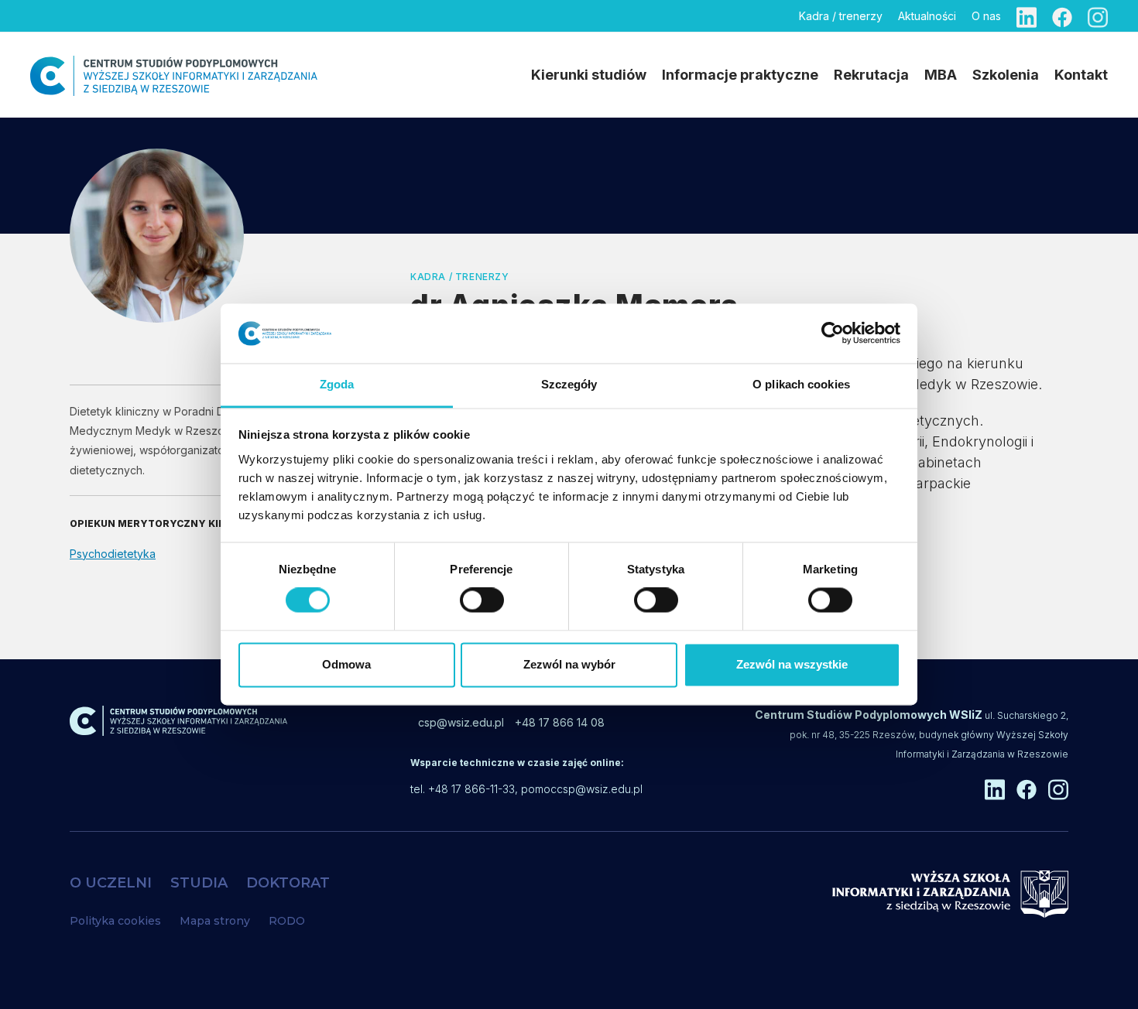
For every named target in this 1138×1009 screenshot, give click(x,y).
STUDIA (199, 882)
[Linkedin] (1026, 16)
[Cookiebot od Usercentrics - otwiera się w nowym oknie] (832, 333)
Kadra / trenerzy (841, 15)
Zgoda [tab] (337, 384)
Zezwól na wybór (569, 664)
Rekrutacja (871, 75)
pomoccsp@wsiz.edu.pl (582, 788)
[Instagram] (1098, 16)
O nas (986, 15)
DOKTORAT (288, 882)
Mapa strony (215, 921)
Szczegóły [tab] (569, 384)
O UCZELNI (111, 882)
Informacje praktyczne (740, 75)
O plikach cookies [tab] (801, 384)
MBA (940, 75)
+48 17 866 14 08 (560, 722)
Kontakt (1081, 75)
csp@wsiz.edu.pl (461, 722)
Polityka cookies (115, 921)
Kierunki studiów (588, 75)
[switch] (482, 600)
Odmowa (346, 664)
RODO (287, 921)
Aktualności (927, 15)
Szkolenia (1005, 75)
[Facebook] (1062, 16)
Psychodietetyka (113, 553)
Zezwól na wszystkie (792, 664)
